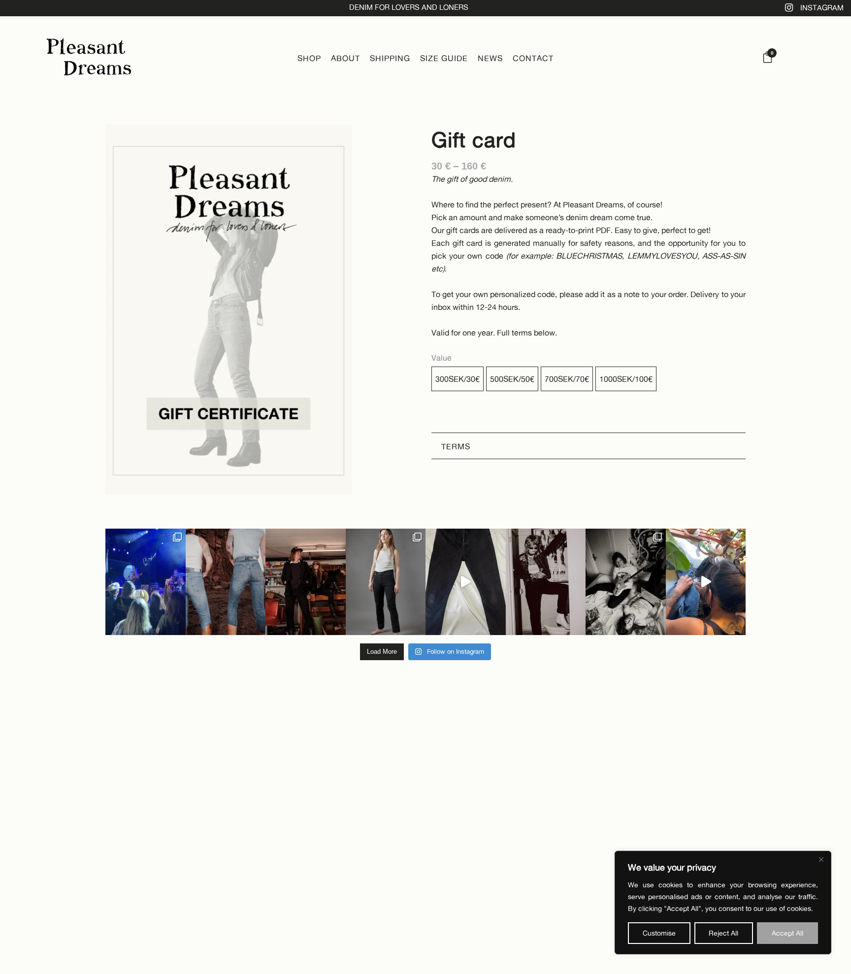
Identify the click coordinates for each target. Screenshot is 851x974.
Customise (659, 933)
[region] (723, 902)
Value (441, 358)
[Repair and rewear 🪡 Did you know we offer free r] (706, 582)
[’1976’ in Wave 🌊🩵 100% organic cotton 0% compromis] (226, 582)
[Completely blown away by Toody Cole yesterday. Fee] (145, 582)
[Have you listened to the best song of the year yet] (305, 582)
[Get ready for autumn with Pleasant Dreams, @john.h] (626, 582)
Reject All (723, 933)
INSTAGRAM (822, 7)
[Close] (821, 859)
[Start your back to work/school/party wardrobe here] (386, 582)
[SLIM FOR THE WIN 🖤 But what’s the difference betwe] (546, 582)
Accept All (787, 933)
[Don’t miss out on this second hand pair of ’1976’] (466, 582)
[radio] (457, 379)
